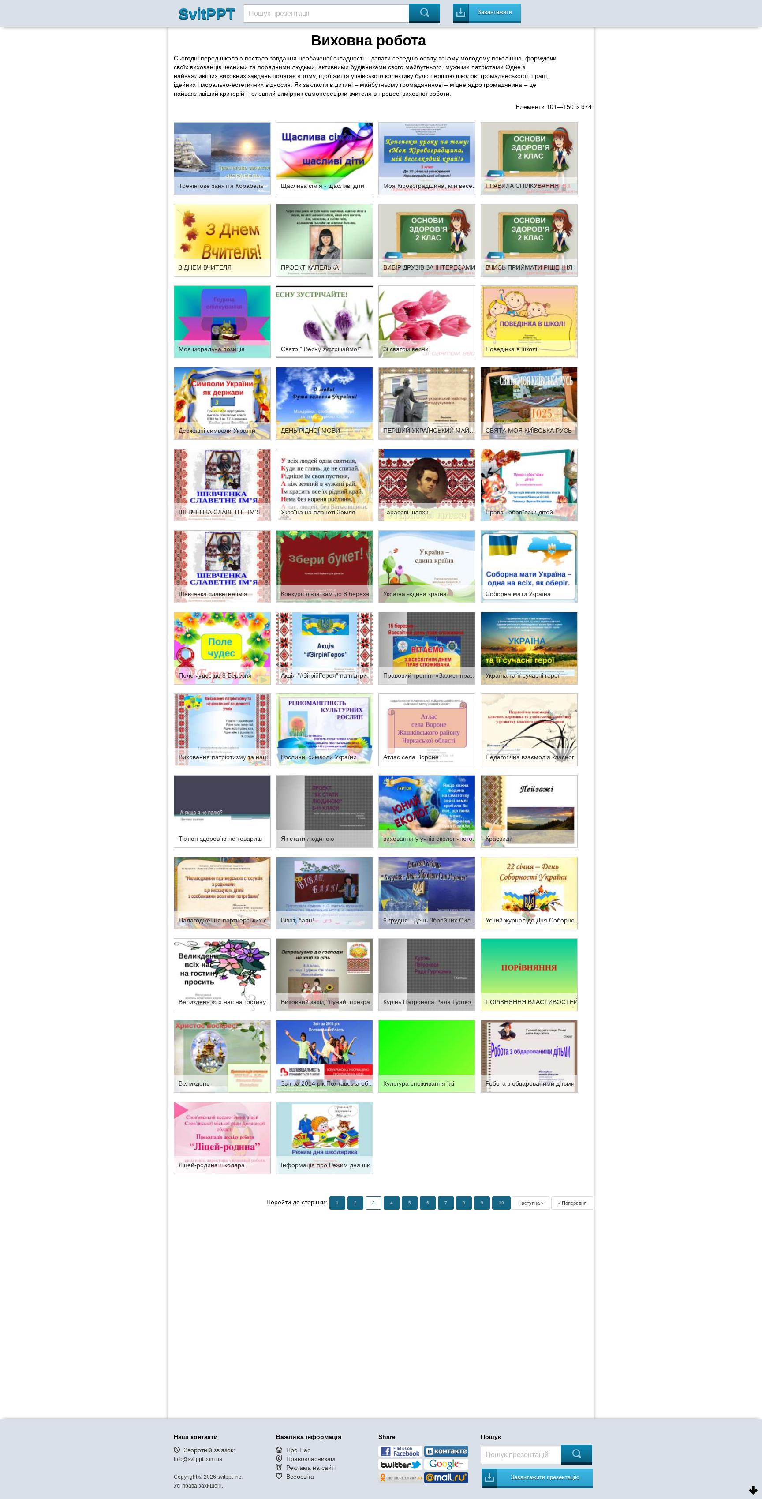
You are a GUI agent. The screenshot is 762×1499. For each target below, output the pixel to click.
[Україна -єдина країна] (427, 566)
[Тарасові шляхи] (427, 484)
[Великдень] (222, 1055)
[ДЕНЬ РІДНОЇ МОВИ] (324, 402)
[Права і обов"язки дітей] (529, 484)
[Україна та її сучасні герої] (529, 647)
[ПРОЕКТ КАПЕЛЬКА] (324, 239)
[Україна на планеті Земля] (324, 484)
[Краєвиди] (529, 810)
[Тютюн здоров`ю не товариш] (222, 810)
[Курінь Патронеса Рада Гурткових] (427, 974)
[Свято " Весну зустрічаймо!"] (324, 321)
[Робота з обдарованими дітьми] (529, 1055)
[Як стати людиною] (324, 810)
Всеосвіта (300, 1476)
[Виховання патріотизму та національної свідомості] (222, 729)
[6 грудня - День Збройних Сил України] (427, 892)
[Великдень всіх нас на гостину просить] (222, 974)
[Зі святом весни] (427, 321)
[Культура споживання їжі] (427, 1055)
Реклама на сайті (311, 1467)
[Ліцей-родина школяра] (222, 1137)
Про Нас (298, 1450)
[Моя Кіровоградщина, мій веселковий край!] (427, 157)
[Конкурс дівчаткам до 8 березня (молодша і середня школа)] (324, 566)
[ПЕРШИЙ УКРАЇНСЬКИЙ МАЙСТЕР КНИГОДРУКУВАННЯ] (427, 402)
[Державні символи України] (222, 402)
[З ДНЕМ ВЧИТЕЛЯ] (222, 239)
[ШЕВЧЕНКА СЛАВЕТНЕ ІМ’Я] (222, 484)
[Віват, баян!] (324, 892)
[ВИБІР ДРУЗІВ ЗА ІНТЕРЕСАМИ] (427, 239)
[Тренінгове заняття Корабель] (222, 157)
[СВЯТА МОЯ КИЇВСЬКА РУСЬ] (529, 402)
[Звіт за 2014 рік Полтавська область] (324, 1055)
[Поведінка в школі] (529, 321)
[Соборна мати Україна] (529, 566)
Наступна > (531, 1203)
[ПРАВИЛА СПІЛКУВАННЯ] (529, 157)
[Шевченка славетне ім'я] (222, 566)
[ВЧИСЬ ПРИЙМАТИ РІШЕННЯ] (529, 239)
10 (501, 1202)
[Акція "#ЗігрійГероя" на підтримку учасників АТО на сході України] (324, 647)
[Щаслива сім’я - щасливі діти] (324, 157)
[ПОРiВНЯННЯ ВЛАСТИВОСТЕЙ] (529, 974)
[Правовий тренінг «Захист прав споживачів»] (427, 647)
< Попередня (572, 1203)
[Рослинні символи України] (324, 729)
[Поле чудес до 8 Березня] (222, 647)
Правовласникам (310, 1458)
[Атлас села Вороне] (427, 729)
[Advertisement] (381, 1306)
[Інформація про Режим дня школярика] (324, 1137)
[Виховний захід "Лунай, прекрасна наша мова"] (324, 974)
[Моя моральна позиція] (222, 321)
